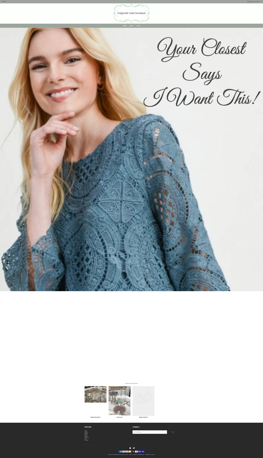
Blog (138, 25)
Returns (86, 436)
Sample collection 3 (143, 417)
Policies (86, 433)
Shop (131, 25)
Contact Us (87, 437)
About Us (86, 432)
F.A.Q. (86, 438)
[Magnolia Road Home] (96, 402)
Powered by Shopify (150, 454)
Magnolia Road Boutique (122, 454)
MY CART (256, 1)
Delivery (86, 434)
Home (124, 25)
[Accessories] (120, 415)
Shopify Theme (132, 454)
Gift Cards (86, 440)
